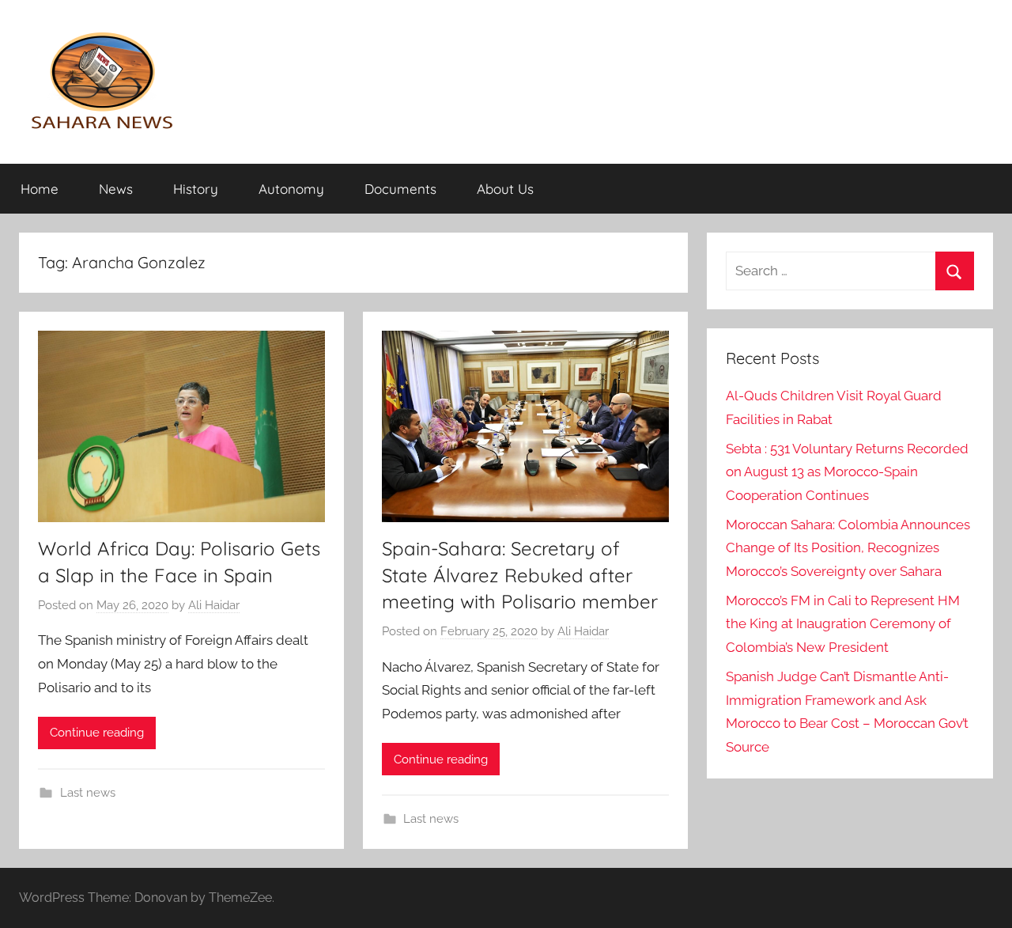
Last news (87, 793)
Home (40, 188)
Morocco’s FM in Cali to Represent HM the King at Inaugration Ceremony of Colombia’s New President (843, 624)
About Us (505, 188)
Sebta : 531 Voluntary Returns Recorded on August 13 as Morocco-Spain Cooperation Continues (847, 472)
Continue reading (97, 732)
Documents (400, 188)
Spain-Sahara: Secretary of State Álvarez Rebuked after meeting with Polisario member (520, 574)
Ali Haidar (214, 605)
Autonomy (291, 188)
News (116, 188)
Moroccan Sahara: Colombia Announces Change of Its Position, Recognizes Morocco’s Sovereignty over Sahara (848, 548)
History (195, 188)
